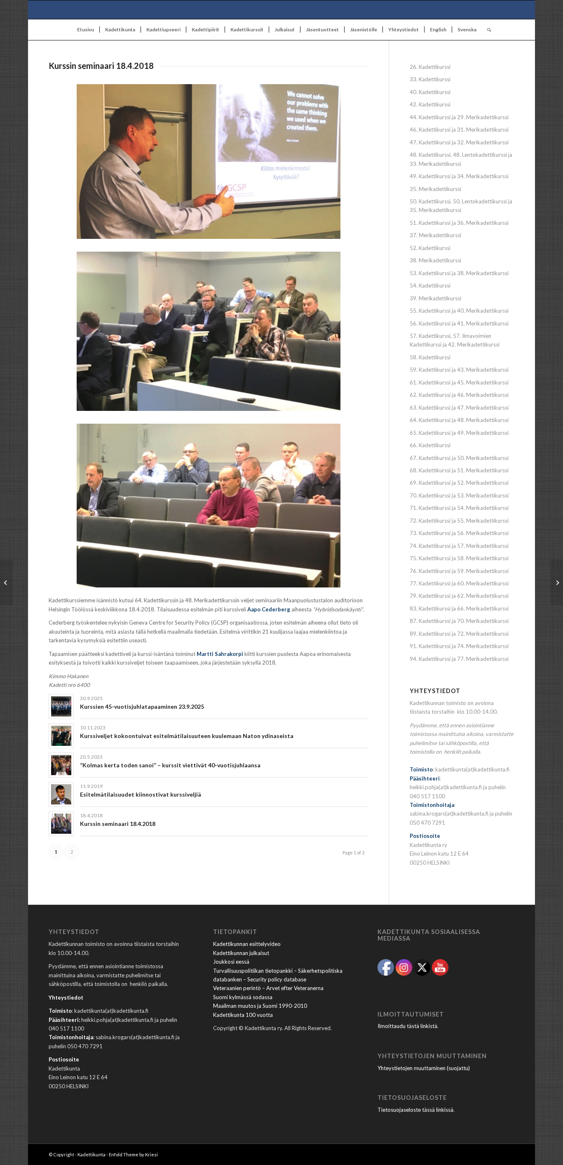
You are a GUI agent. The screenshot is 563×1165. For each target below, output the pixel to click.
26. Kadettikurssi (430, 67)
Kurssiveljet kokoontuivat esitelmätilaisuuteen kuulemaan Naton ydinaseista (186, 735)
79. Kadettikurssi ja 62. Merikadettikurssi (459, 595)
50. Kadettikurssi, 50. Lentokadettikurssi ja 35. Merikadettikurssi (461, 205)
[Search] (486, 29)
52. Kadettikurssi (430, 248)
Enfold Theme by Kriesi (133, 1154)
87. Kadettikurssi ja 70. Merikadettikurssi (459, 621)
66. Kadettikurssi (430, 445)
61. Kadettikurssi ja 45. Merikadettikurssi (459, 382)
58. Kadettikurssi (430, 357)
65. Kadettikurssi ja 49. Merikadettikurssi (459, 432)
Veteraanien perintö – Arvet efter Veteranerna (268, 988)
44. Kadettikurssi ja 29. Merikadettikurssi (459, 117)
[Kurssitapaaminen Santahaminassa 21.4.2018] (556, 582)
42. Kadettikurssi (430, 104)
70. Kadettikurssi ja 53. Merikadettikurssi (459, 495)
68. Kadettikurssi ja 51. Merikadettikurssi (459, 470)
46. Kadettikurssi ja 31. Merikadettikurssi (459, 129)
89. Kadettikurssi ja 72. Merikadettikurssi (459, 633)
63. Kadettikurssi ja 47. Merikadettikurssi (459, 407)
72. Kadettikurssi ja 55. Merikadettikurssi (459, 520)
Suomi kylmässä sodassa (242, 997)
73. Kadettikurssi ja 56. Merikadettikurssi (459, 533)
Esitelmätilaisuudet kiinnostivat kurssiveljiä (140, 794)
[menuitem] (85, 29)
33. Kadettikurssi (430, 79)
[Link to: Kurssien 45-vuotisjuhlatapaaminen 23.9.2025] (61, 706)
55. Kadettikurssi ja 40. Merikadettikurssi (459, 310)
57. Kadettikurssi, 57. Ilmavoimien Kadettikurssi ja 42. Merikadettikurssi (455, 340)
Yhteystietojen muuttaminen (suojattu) (424, 1068)
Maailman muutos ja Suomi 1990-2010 (260, 1005)
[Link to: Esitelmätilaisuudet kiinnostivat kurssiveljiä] (61, 794)
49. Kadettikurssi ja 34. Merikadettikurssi (459, 176)
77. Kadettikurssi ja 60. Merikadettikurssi (459, 583)
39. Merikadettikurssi (435, 298)
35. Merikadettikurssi (435, 189)
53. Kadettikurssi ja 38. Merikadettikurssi (459, 273)
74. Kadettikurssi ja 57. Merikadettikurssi (459, 545)
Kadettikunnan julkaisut (241, 953)
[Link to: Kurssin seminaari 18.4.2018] (61, 824)
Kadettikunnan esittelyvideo (247, 944)
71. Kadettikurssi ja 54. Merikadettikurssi (459, 508)
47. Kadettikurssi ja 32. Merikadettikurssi (459, 142)
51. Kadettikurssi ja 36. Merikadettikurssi (459, 222)
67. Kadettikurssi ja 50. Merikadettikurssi (459, 458)
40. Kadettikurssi (430, 92)
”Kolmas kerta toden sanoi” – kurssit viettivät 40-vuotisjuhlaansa (170, 765)
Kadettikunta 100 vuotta (243, 1015)
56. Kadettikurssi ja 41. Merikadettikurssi (459, 323)
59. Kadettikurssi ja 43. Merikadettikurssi (459, 369)
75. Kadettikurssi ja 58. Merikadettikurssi (459, 558)
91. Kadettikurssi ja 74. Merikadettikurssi (459, 646)
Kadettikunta (91, 1154)
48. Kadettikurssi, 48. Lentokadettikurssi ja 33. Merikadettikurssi (461, 159)
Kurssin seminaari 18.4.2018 (117, 823)
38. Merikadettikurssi (435, 260)
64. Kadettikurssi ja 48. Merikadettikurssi (459, 420)
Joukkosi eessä (231, 961)
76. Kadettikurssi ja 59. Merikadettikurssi (459, 571)
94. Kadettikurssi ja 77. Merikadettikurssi (459, 659)
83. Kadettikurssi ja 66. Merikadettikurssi (459, 608)
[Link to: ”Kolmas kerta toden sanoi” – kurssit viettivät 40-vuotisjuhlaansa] (61, 765)
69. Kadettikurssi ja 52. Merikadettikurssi (459, 482)
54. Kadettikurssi (430, 285)
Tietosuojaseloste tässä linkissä (415, 1109)
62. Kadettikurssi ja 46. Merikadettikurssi (459, 394)
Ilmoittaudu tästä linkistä (407, 1026)
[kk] (281, 9)
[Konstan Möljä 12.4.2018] (6, 582)
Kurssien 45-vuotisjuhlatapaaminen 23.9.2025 (142, 706)
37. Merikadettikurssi (435, 235)
